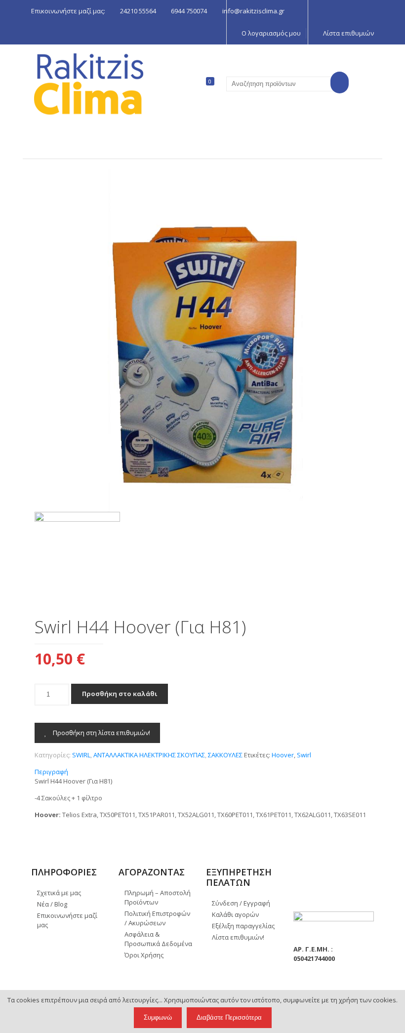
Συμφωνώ (158, 1017)
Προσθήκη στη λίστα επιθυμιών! (100, 732)
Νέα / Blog (52, 904)
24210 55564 (138, 10)
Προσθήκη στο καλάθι (119, 693)
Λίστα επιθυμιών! (238, 937)
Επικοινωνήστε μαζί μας (67, 920)
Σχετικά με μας (59, 892)
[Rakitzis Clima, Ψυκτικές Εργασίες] (88, 84)
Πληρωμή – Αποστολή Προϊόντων (157, 897)
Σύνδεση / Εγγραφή (241, 903)
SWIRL (81, 754)
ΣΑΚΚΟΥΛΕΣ (225, 754)
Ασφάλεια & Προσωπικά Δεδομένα (158, 939)
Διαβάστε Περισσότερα (229, 1017)
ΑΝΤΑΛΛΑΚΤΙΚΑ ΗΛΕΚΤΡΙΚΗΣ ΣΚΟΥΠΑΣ (149, 754)
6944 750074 (189, 10)
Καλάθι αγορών (235, 914)
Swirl (304, 754)
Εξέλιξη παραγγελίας (243, 925)
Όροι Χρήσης (143, 954)
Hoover (283, 754)
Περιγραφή (51, 771)
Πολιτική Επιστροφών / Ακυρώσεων (157, 918)
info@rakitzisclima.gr (253, 10)
